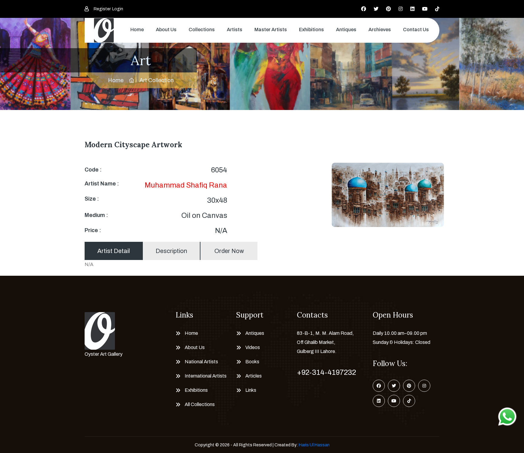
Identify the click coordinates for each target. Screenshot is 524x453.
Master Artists (270, 29)
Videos (252, 347)
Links (250, 390)
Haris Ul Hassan (314, 445)
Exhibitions (311, 29)
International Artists (206, 375)
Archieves (379, 29)
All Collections (200, 404)
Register (102, 9)
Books (252, 361)
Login (117, 9)
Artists (234, 29)
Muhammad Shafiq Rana (186, 185)
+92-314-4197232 (326, 372)
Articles (253, 375)
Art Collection (156, 80)
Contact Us (416, 29)
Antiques (346, 29)
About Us (166, 29)
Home (137, 29)
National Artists (201, 361)
